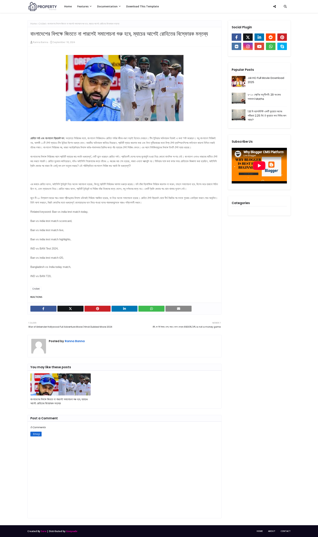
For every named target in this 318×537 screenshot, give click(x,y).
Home (33, 23)
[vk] (236, 46)
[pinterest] (282, 37)
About (271, 531)
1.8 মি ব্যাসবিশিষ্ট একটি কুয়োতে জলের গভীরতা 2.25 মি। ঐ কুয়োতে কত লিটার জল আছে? (267, 115)
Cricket (42, 23)
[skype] (282, 46)
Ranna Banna (40, 42)
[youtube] (259, 46)
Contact (286, 531)
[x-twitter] (248, 37)
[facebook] (236, 37)
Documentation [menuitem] (107, 6)
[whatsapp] (270, 46)
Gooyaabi (71, 531)
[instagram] (248, 46)
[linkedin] (259, 37)
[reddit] (270, 37)
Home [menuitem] (68, 6)
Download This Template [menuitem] (142, 6)
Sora (43, 531)
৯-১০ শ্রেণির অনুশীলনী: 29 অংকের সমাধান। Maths (264, 97)
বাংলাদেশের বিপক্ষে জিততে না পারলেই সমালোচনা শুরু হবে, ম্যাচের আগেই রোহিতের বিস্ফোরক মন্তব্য (59, 401)
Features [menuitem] (83, 6)
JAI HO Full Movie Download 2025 (266, 80)
